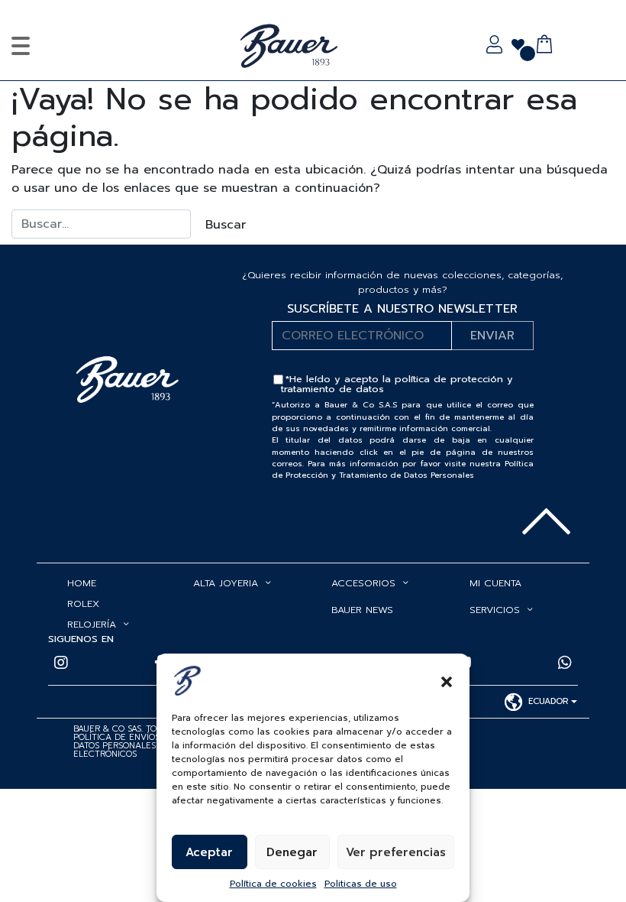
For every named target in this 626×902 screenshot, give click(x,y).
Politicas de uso (360, 884)
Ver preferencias (396, 852)
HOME (81, 583)
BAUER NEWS (362, 609)
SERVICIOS (495, 609)
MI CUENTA (495, 583)
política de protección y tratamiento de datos (397, 384)
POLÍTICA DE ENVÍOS (116, 737)
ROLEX (83, 603)
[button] (446, 680)
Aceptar (209, 852)
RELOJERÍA (91, 624)
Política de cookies (273, 884)
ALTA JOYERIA (225, 583)
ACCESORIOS (363, 583)
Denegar (292, 852)
